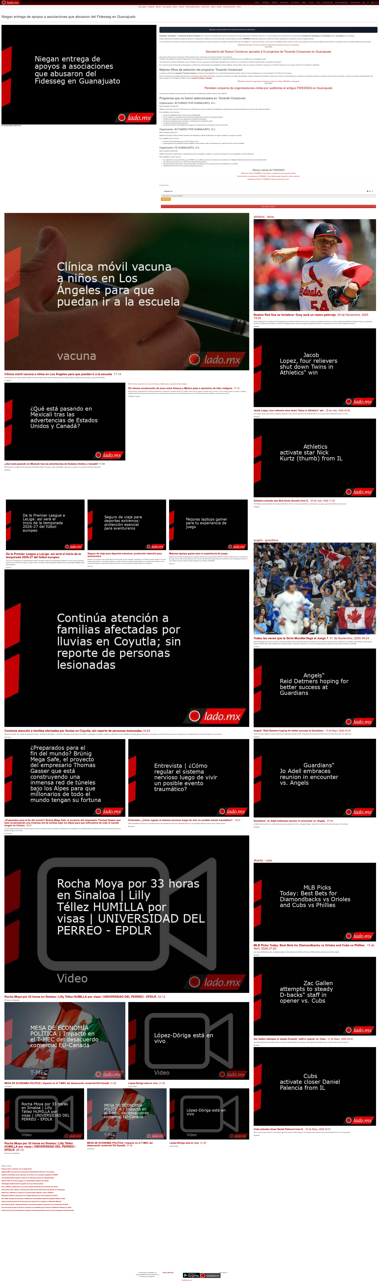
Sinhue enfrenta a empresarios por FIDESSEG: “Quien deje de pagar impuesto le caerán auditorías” (268, 176)
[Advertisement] (63, 486)
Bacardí (158, 7)
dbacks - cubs (263, 860)
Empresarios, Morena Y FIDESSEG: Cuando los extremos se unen (268, 179)
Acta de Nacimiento (229, 7)
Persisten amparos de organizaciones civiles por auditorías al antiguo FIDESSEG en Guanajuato (268, 88)
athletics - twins (264, 216)
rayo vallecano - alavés (170, 7)
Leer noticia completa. (268, 206)
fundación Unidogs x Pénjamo (202, 78)
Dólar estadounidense (193, 7)
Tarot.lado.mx (223, 1272)
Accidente (151, 7)
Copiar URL (165, 199)
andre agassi (142, 7)
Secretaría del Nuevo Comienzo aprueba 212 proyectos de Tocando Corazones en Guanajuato (268, 51)
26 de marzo (205, 7)
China (239, 7)
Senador (181, 7)
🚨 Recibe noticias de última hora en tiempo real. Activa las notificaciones (232, 29)
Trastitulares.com (187, 1280)
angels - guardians (266, 540)
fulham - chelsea (216, 7)
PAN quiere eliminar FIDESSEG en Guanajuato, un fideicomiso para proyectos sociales (268, 173)
